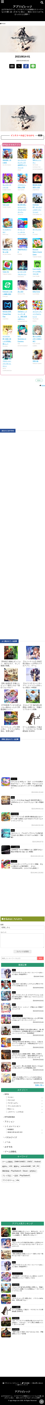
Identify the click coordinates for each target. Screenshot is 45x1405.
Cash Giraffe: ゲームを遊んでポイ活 (37, 271)
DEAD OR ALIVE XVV (15, 1132)
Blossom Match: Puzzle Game (37, 252)
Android (37, 1162)
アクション (9, 1122)
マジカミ (14, 779)
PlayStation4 (16, 1171)
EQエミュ (11, 1109)
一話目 (15, 1176)
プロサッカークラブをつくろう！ (7, 363)
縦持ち (5, 1166)
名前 (1, 924)
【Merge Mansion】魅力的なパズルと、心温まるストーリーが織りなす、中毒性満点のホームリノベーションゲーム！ (27, 1043)
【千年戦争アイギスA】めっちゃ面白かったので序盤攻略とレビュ (11, 707)
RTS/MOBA (14, 814)
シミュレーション (17, 1016)
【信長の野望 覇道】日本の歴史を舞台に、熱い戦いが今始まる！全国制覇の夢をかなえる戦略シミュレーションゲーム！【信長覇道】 (28, 1031)
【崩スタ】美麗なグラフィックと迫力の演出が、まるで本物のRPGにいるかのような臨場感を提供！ (27, 1079)
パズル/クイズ (16, 1039)
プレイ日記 (6, 1176)
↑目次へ (39, 380)
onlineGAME (26, 1166)
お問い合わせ (38, 1383)
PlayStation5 (25, 1175)
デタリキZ (11, 1100)
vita (17, 1180)
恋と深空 (20, 291)
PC (38, 1166)
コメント (3, 932)
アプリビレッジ (22, 6)
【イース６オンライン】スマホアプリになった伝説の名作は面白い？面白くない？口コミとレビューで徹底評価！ (27, 996)
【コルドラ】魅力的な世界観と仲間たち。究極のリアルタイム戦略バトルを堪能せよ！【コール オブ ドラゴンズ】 (28, 1289)
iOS (10, 1166)
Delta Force (36, 291)
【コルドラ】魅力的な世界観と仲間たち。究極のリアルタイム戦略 (32, 707)
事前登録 (5, 1171)
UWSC (30, 1162)
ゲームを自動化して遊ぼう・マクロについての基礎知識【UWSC (32, 729)
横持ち (16, 1166)
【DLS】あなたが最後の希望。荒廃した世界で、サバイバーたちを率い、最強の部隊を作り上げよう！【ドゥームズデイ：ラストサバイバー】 (27, 1055)
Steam (25, 1171)
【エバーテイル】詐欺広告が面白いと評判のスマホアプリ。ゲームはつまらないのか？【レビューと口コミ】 (27, 1244)
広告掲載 (26, 1383)
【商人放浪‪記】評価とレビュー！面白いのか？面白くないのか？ (10, 685)
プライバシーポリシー (12, 1383)
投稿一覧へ (39, 1085)
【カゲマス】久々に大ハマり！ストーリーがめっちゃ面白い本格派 (32, 685)
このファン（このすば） (16, 1112)
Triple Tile (6, 272)
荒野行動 (35, 361)
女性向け (32, 1171)
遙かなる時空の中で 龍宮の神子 (37, 339)
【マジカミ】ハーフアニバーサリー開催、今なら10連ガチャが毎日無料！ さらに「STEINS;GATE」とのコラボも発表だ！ (27, 866)
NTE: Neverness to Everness (22, 339)
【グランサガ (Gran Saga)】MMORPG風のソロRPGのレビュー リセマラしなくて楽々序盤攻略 (27, 802)
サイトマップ (23, 1385)
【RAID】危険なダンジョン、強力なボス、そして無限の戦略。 (11, 663)
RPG (12, 797)
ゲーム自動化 (15, 847)
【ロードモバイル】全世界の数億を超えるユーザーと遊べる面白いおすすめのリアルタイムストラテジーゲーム (27, 819)
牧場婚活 (11, 1129)
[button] (12, 66)
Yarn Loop (6, 205)
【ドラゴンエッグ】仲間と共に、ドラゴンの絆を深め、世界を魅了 (10, 729)
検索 (40, 958)
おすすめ (8, 1147)
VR (34, 1166)
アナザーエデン (13, 1103)
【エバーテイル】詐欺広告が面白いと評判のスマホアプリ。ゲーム (32, 663)
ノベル (7, 1142)
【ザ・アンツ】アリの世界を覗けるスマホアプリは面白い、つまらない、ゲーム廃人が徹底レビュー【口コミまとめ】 (27, 1322)
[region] (22, 86)
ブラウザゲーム (8, 1180)
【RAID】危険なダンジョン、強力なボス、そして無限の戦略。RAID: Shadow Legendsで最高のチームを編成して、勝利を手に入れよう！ (28, 1233)
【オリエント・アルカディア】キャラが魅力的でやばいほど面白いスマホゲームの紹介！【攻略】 (27, 835)
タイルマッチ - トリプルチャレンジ (37, 314)
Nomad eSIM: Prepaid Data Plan (7, 314)
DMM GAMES (20, 1162)
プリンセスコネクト (14, 1106)
